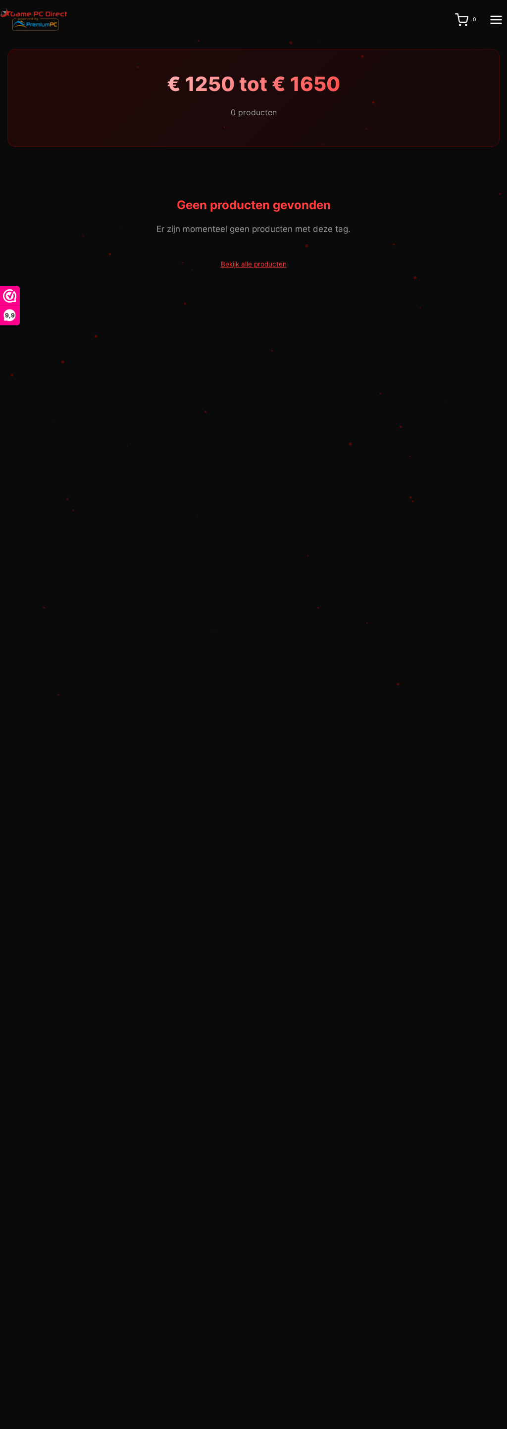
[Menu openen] (496, 19)
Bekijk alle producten (254, 264)
